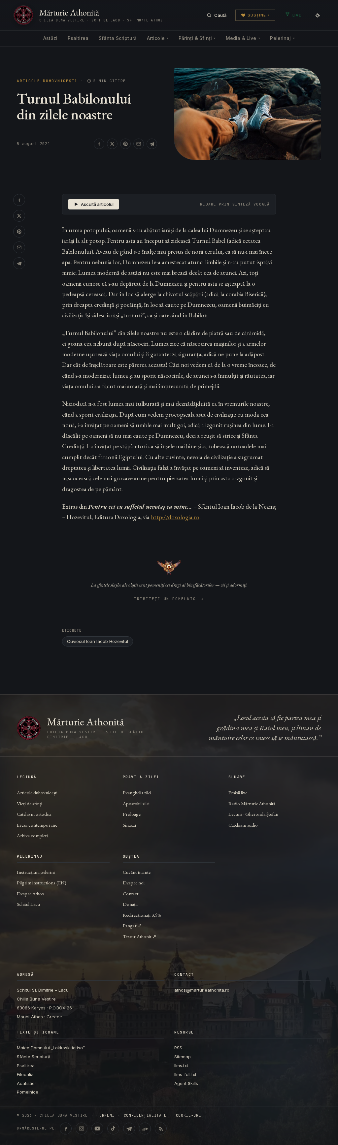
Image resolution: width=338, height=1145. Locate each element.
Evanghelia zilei (137, 792)
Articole (157, 38)
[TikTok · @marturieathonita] (113, 1128)
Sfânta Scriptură (118, 38)
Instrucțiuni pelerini (36, 872)
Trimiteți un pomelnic (169, 599)
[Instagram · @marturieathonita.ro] (81, 1128)
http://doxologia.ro (175, 517)
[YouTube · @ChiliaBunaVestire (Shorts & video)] (97, 1128)
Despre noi (134, 882)
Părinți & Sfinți (197, 38)
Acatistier (26, 1083)
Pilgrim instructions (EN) (41, 882)
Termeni (106, 1115)
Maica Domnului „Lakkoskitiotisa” (51, 1047)
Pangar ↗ (132, 925)
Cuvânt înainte (137, 872)
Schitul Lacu (28, 904)
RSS (178, 1047)
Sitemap (182, 1056)
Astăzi (50, 38)
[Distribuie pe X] (112, 144)
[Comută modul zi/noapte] (317, 15)
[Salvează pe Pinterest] (125, 144)
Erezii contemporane (37, 825)
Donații (130, 904)
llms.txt (181, 1065)
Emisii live (237, 792)
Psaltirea (78, 38)
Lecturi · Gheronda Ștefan (253, 814)
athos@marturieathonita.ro (201, 990)
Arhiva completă (33, 835)
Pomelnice (27, 1092)
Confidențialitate (145, 1115)
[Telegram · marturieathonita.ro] (129, 1128)
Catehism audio (243, 825)
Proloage (132, 814)
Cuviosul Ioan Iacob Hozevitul (97, 641)
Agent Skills (186, 1083)
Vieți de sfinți (29, 803)
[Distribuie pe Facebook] (99, 144)
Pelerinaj (282, 38)
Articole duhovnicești (47, 81)
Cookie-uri (188, 1115)
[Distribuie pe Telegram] (152, 144)
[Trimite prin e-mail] (138, 144)
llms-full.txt (185, 1074)
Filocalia (25, 1074)
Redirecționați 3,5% (142, 915)
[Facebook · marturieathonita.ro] (66, 1128)
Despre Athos (30, 893)
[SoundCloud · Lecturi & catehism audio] (145, 1128)
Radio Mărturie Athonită (251, 803)
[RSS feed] (161, 1128)
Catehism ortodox (34, 814)
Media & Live (243, 38)
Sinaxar (130, 825)
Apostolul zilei (136, 803)
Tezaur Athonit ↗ (139, 936)
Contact (130, 893)
